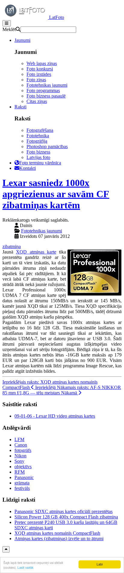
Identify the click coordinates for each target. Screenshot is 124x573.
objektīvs (23, 466)
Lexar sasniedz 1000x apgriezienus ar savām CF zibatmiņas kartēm (55, 193)
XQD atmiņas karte (36, 251)
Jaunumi (22, 40)
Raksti (20, 106)
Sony (19, 461)
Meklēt (9, 29)
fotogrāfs (22, 450)
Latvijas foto (38, 157)
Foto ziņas (36, 79)
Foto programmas (43, 90)
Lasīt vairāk (25, 567)
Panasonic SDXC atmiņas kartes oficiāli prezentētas (63, 511)
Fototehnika (37, 135)
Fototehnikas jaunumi (46, 85)
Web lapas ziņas (41, 63)
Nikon (20, 455)
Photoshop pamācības (47, 146)
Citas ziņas (36, 101)
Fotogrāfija (36, 141)
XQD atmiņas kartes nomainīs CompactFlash (57, 533)
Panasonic (24, 477)
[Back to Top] (6, 549)
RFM (19, 472)
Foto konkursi (39, 68)
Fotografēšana (39, 130)
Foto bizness (38, 151)
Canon (20, 444)
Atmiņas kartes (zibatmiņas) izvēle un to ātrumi (59, 538)
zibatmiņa (11, 246)
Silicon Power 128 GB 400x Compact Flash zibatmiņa (66, 516)
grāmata (21, 482)
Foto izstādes (38, 74)
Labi (100, 564)
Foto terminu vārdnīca (40, 162)
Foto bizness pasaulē (46, 95)
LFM (19, 439)
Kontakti (27, 168)
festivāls (22, 488)
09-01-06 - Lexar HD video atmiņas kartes (54, 416)
